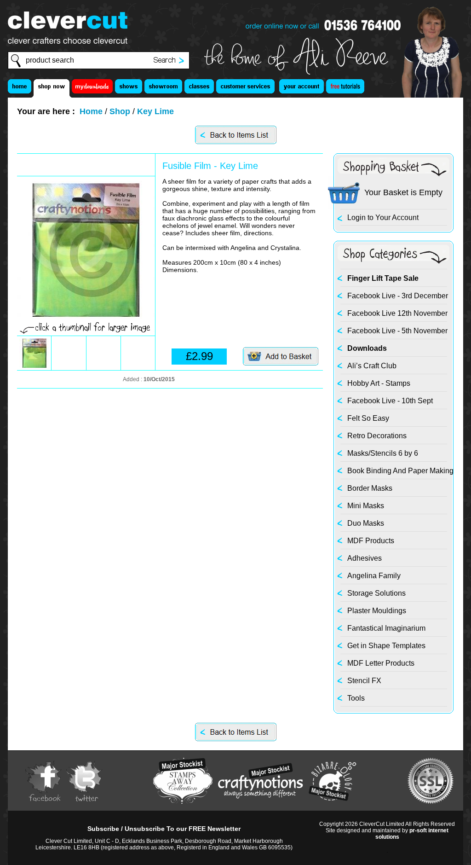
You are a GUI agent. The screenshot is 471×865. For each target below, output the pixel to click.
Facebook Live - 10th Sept (390, 401)
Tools (356, 698)
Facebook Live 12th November (397, 313)
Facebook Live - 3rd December (397, 296)
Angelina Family (374, 576)
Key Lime (155, 111)
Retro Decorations (377, 436)
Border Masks (369, 488)
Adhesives (364, 558)
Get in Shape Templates (386, 646)
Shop (119, 111)
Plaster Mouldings (376, 611)
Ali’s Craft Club (371, 366)
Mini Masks (365, 506)
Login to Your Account (383, 217)
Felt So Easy (368, 418)
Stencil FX (364, 681)
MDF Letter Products (380, 663)
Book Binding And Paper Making (400, 471)
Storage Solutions (376, 593)
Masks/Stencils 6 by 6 (382, 453)
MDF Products (370, 541)
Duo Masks (365, 523)
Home (91, 111)
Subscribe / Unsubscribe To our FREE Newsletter (164, 828)
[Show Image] (34, 365)
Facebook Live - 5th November (397, 331)
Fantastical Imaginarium (386, 628)
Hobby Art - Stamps (378, 383)
